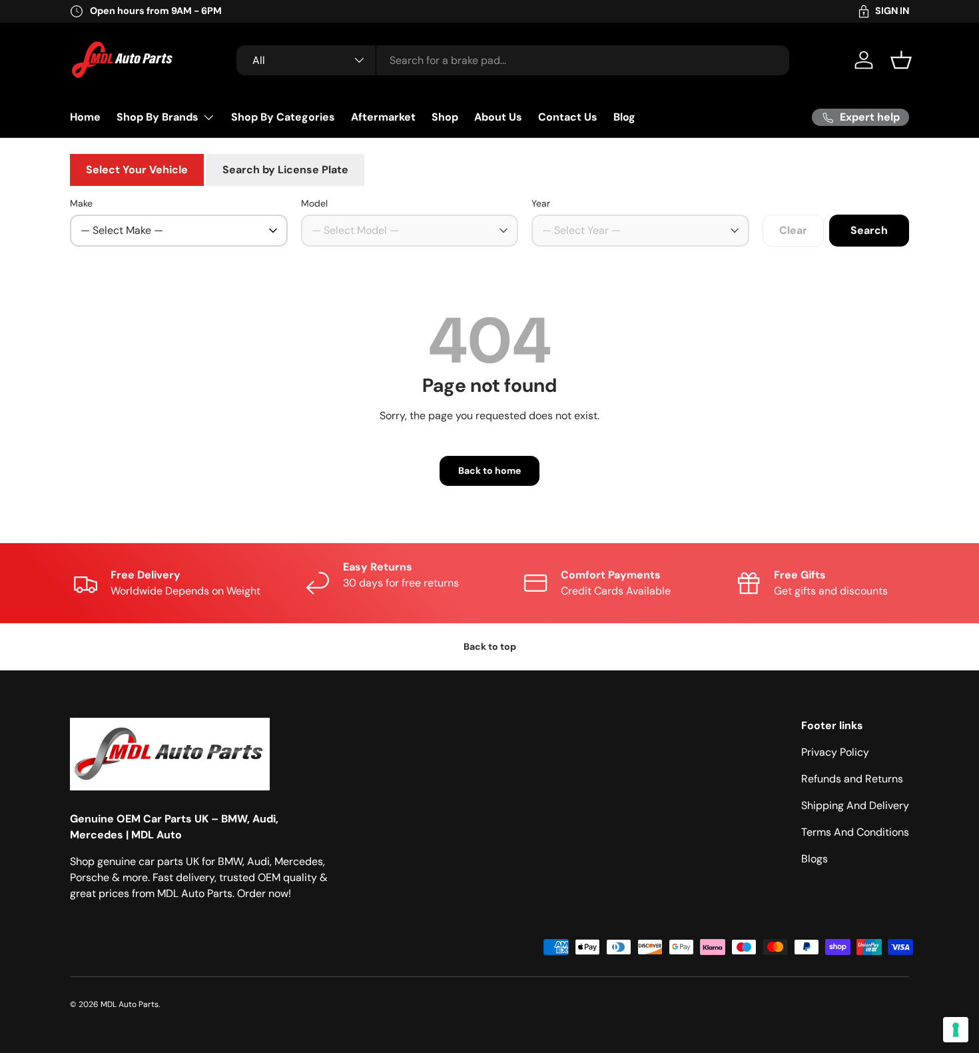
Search (869, 230)
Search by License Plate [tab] (285, 170)
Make (81, 203)
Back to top (490, 646)
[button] (901, 60)
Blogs (814, 859)
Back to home (489, 471)
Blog (624, 117)
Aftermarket (383, 117)
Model (314, 203)
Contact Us (567, 117)
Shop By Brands (157, 117)
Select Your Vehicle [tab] (137, 170)
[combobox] (512, 60)
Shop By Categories (283, 117)
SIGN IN (892, 11)
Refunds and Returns (852, 779)
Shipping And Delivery (855, 805)
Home (85, 117)
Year (540, 203)
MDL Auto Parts (130, 1004)
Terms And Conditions (855, 832)
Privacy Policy (835, 752)
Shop (445, 117)
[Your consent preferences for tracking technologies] (955, 1029)
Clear (793, 230)
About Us (498, 117)
